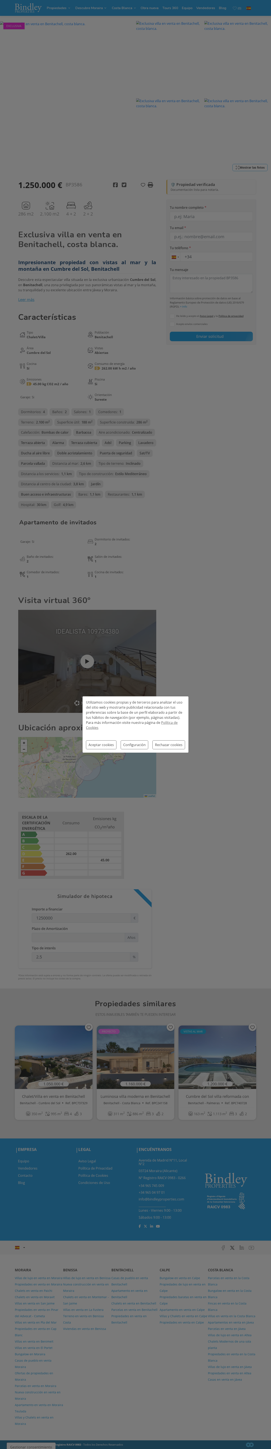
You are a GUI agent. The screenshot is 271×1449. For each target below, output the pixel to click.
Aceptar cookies (101, 744)
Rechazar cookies (169, 744)
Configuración (134, 744)
